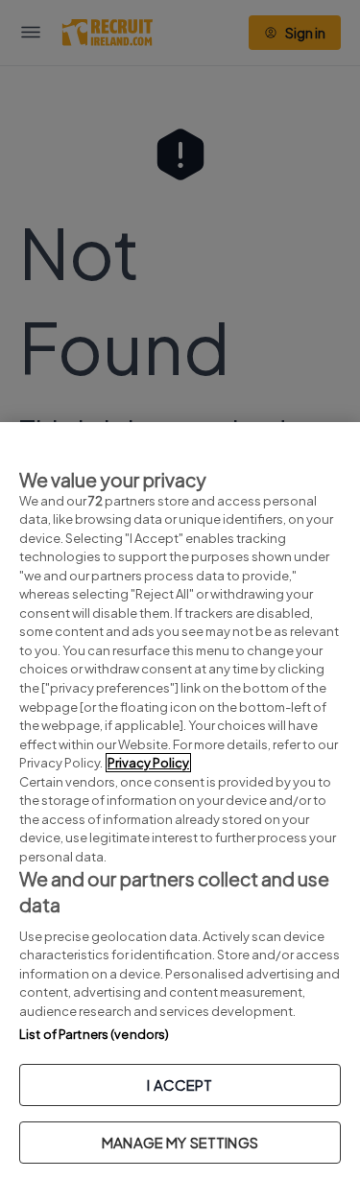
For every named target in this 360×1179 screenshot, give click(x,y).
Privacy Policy (148, 762)
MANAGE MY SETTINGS (180, 1142)
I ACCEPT (179, 1084)
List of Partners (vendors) (94, 1034)
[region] (180, 800)
